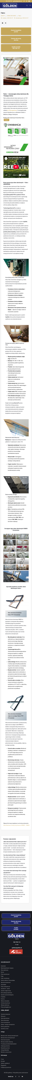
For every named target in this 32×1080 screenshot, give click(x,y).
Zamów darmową (16, 39)
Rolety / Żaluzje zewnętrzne (8, 1024)
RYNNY (2, 972)
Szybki (16, 928)
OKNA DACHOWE (11, 15)
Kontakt (3, 1061)
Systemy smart (4, 1028)
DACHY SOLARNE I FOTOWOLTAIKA (8, 980)
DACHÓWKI (3, 966)
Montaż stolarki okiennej (7, 1041)
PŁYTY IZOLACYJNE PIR (5, 986)
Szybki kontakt (16, 47)
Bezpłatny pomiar (5, 1048)
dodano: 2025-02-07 (8, 18)
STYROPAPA (3, 984)
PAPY (2, 976)
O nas (2, 1059)
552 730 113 (9, 1)
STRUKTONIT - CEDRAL (5, 988)
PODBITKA (3, 996)
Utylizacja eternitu (5, 1046)
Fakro (19, 15)
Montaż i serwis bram (6, 1052)
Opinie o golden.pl (5, 1063)
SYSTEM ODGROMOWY (6, 990)
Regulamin (3, 1065)
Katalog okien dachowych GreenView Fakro (13, 117)
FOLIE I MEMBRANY (5, 978)
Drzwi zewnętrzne (5, 1022)
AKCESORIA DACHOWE (6, 982)
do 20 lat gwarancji (12, 110)
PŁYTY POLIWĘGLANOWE (6, 1007)
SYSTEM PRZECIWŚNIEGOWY (7, 994)
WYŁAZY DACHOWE (5, 1005)
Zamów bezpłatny (16, 30)
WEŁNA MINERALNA (5, 1001)
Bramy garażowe (5, 1026)
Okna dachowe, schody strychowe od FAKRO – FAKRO (16, 825)
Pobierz (6, 120)
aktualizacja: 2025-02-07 (22, 18)
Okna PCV (3, 1016)
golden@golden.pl (17, 1)
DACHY (3, 15)
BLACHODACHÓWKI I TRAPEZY (7, 968)
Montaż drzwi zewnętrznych (8, 1037)
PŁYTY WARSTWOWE (5, 974)
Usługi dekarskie (5, 1050)
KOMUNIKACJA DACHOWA (6, 992)
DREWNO (3, 999)
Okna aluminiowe (5, 1018)
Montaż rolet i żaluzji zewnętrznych (9, 1035)
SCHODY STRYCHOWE (5, 1003)
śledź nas (10, 1076)
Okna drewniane (5, 1020)
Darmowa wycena (5, 1039)
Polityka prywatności (6, 1067)
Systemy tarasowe (5, 1014)
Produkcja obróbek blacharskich (8, 1044)
